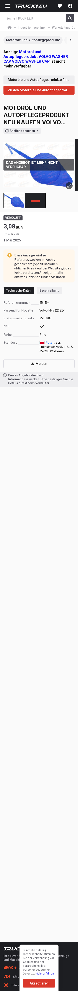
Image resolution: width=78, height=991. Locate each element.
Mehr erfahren (45, 973)
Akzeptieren (39, 983)
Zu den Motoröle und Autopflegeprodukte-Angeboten (41, 90)
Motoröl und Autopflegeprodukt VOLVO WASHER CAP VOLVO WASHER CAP (35, 56)
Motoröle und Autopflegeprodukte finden (40, 80)
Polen (50, 342)
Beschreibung (49, 290)
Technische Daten (18, 290)
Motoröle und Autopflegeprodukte (33, 40)
